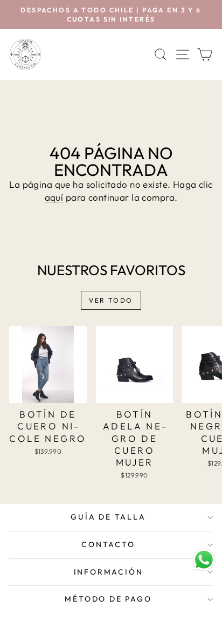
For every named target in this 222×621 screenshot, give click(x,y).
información (108, 572)
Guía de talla (108, 517)
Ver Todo (111, 300)
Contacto (108, 544)
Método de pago (108, 599)
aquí (54, 197)
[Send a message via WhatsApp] (204, 559)
